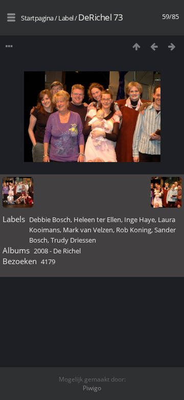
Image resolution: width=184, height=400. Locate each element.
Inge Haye (139, 219)
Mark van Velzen (88, 229)
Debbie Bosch (50, 219)
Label (66, 18)
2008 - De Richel (57, 250)
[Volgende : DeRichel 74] (172, 46)
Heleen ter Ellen (97, 219)
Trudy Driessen (73, 240)
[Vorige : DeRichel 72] (154, 46)
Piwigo (92, 388)
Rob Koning (133, 229)
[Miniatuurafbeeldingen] (136, 46)
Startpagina (37, 18)
